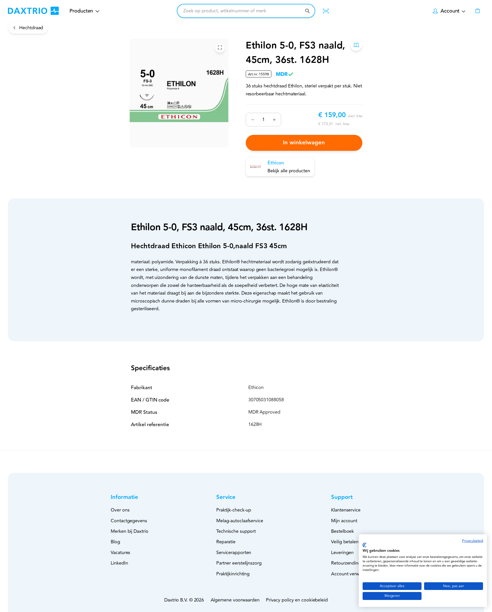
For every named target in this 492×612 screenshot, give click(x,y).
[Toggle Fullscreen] (220, 47)
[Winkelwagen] (477, 10)
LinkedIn (119, 563)
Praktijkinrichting (233, 573)
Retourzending (346, 563)
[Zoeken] (307, 11)
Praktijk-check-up (233, 510)
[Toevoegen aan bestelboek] (356, 45)
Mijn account (344, 520)
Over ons (120, 510)
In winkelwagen (304, 142)
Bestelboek (342, 531)
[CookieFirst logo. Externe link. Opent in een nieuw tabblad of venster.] (364, 545)
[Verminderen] (252, 119)
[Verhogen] (274, 119)
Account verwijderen (352, 573)
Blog (115, 541)
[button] (133, 497)
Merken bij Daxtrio (129, 531)
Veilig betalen (344, 541)
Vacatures (120, 552)
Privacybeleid (472, 541)
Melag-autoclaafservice (239, 520)
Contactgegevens (129, 520)
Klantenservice (346, 510)
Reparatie (225, 541)
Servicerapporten (233, 552)
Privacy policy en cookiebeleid (297, 600)
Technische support (236, 531)
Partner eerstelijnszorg (239, 563)
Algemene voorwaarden (235, 600)
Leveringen (342, 552)
